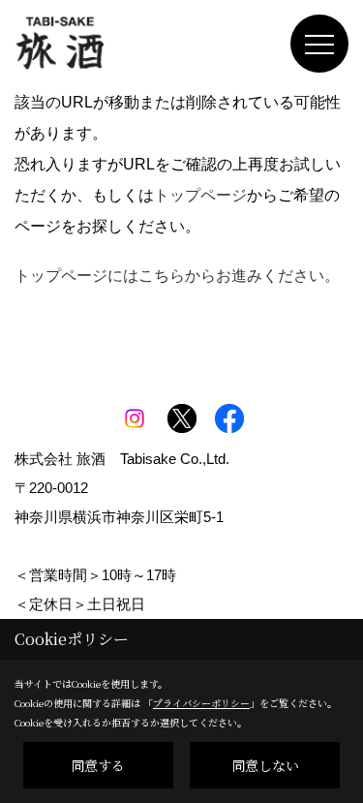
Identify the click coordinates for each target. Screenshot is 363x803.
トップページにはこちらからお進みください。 (177, 275)
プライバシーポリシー (201, 702)
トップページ (200, 195)
